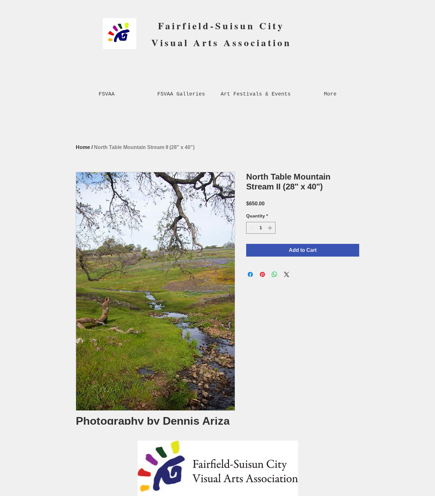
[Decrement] (251, 227)
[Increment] (271, 227)
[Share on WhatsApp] (274, 274)
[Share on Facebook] (250, 274)
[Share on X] (286, 274)
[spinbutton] (261, 227)
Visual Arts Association (221, 42)
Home (83, 147)
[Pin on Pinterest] (262, 274)
